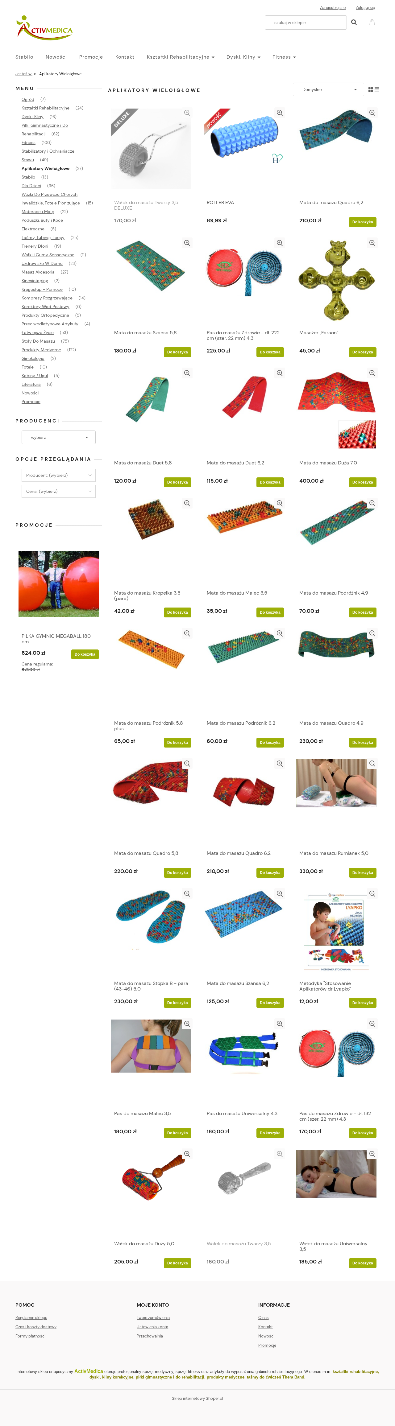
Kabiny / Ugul (35, 375)
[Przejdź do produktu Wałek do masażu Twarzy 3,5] (244, 1193)
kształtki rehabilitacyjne (355, 1371)
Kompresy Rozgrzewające (47, 298)
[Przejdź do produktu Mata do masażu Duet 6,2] (244, 412)
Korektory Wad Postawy (45, 306)
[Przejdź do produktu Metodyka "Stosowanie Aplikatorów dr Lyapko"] (336, 932)
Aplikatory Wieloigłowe (45, 168)
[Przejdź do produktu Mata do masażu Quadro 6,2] (336, 152)
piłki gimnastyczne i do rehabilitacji (170, 1377)
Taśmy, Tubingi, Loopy (43, 237)
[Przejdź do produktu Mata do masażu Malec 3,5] (244, 542)
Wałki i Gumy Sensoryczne (48, 255)
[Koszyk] (373, 21)
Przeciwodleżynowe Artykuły (50, 324)
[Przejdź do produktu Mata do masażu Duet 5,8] (151, 412)
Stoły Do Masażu (38, 341)
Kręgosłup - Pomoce (42, 289)
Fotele (28, 367)
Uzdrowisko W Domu (42, 263)
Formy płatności (30, 1336)
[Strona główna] (45, 28)
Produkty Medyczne (41, 349)
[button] (187, 112)
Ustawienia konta (152, 1326)
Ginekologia (33, 358)
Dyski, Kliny (33, 116)
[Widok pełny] (377, 89)
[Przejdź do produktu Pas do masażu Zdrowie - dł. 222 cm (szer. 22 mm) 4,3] (244, 282)
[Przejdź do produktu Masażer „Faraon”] (336, 282)
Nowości (30, 393)
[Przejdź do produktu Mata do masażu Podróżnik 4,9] (336, 542)
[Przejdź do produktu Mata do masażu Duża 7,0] (336, 412)
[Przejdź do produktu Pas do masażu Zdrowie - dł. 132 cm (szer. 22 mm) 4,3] (336, 1063)
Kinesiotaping (35, 280)
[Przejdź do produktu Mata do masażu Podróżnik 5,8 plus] (151, 672)
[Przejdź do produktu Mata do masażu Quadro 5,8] (151, 802)
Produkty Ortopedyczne (45, 315)
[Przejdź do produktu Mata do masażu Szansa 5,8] (151, 282)
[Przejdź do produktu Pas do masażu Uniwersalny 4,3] (244, 1063)
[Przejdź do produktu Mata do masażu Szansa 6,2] (244, 932)
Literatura (31, 384)
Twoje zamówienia (153, 1317)
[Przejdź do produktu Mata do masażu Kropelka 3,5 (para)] (151, 542)
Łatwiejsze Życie (38, 332)
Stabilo (28, 177)
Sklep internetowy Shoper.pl (197, 1398)
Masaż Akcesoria (38, 272)
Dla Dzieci (31, 185)
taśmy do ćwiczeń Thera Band (275, 1377)
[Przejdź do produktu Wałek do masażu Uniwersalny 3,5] (336, 1193)
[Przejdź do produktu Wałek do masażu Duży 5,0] (151, 1193)
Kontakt (265, 1326)
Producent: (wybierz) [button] (47, 475)
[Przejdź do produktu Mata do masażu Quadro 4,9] (336, 672)
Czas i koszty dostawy (35, 1326)
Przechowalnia (150, 1336)
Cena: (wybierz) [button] (41, 491)
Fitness (28, 142)
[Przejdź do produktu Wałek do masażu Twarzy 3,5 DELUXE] (151, 152)
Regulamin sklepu (31, 1317)
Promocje (31, 401)
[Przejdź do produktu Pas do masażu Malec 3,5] (151, 1063)
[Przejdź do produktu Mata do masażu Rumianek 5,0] (336, 802)
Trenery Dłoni (35, 246)
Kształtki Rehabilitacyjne (45, 108)
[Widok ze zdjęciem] (370, 89)
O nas (263, 1317)
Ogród (28, 99)
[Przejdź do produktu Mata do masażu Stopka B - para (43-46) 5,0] (151, 932)
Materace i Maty (38, 211)
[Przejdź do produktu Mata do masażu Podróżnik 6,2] (244, 672)
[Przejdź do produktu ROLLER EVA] (244, 152)
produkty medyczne (225, 1377)
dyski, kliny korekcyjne (111, 1377)
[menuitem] (30, 57)
